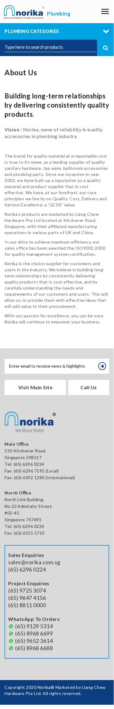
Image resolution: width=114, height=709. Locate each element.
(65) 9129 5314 (34, 626)
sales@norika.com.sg (34, 562)
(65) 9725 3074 (27, 590)
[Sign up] (102, 366)
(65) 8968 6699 (34, 633)
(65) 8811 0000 (27, 605)
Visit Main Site (35, 387)
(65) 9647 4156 (27, 597)
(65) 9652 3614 (34, 640)
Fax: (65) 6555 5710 (25, 533)
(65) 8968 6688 (34, 648)
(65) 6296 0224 (29, 464)
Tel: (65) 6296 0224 (24, 526)
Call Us (88, 387)
